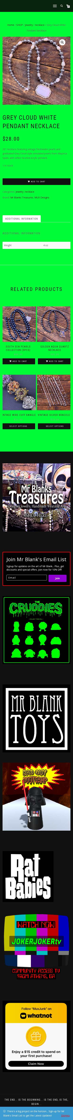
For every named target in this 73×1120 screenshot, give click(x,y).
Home (10, 25)
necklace (39, 25)
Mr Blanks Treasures (21, 197)
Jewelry (29, 25)
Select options (18, 426)
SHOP (19, 25)
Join (57, 578)
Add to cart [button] (20, 361)
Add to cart (38, 182)
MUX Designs (41, 197)
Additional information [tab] (21, 218)
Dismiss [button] (65, 1115)
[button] (62, 42)
